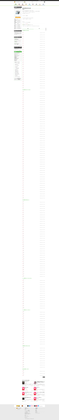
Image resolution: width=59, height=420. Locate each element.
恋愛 (22, 390)
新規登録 (40, 0)
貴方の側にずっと (38, 387)
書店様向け (36, 412)
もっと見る (20, 35)
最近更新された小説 (16, 58)
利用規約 (25, 409)
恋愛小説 (17, 5)
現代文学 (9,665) (16, 70)
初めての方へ (19, 409)
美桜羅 (25, 398)
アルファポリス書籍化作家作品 (18, 78)
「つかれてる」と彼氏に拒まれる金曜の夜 (40, 392)
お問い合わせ (26, 417)
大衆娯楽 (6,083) (16, 71)
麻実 (36, 388)
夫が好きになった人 (27, 381)
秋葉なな (23, 9)
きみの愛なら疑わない (16, 39)
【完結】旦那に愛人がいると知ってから (28, 392)
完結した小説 (16, 59)
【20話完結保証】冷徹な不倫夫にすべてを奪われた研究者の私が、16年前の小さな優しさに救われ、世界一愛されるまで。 (40, 382)
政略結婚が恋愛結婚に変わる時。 (28, 397)
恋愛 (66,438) (16, 64)
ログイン (44, 0)
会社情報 (36, 409)
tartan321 (25, 388)
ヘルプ (25, 414)
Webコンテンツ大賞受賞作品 (17, 79)
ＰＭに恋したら (15, 41)
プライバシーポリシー (27, 416)
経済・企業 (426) (16, 72)
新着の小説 (16, 60)
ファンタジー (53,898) (17, 63)
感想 (39, 28)
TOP (14, 5)
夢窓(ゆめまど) (37, 398)
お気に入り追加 (18, 17)
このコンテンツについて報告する (17, 50)
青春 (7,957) (16, 69)
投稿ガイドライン (26, 415)
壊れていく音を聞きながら (39, 397)
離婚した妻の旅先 (26, 387)
